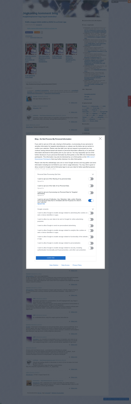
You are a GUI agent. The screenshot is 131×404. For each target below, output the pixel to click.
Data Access (65, 265)
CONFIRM (51, 258)
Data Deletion (54, 265)
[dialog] (65, 202)
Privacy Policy (77, 265)
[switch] (91, 178)
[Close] (101, 139)
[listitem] (65, 174)
